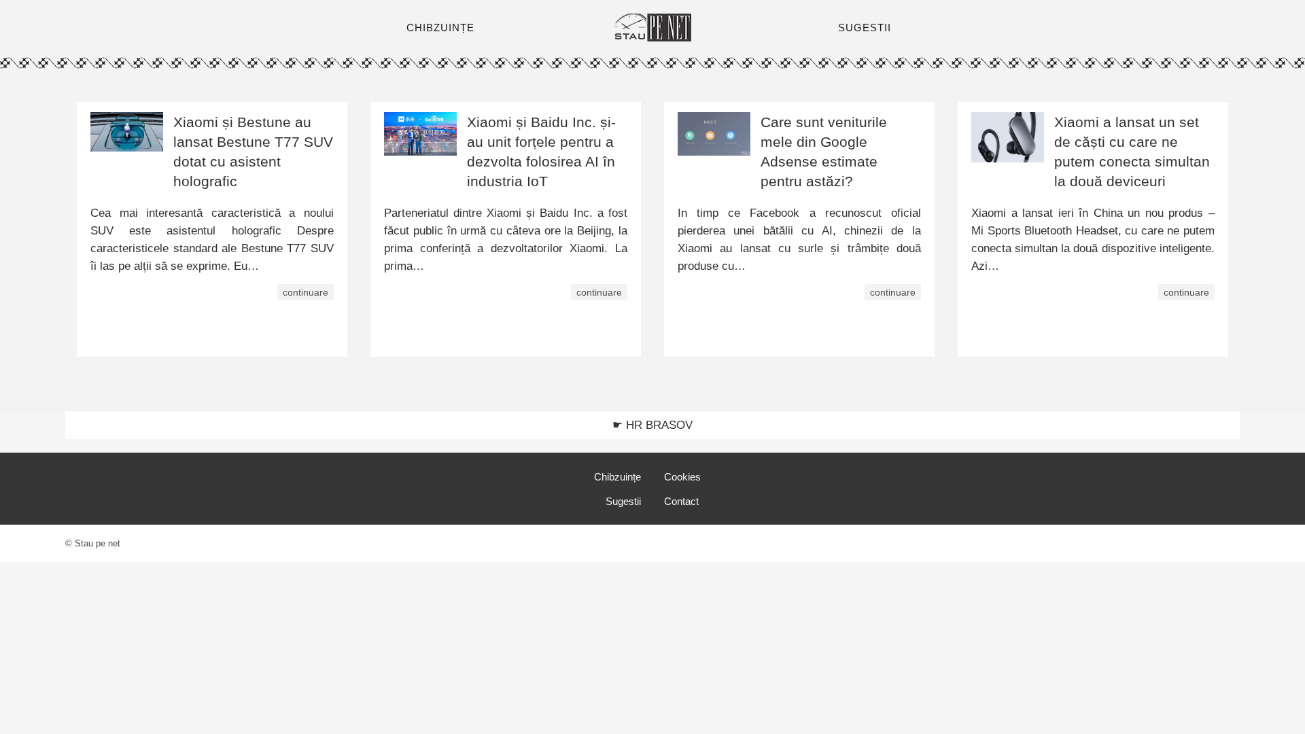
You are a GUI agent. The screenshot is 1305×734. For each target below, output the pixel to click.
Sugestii (623, 501)
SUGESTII (864, 27)
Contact (681, 501)
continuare (305, 292)
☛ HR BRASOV (652, 425)
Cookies (682, 477)
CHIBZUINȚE (440, 27)
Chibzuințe (617, 477)
